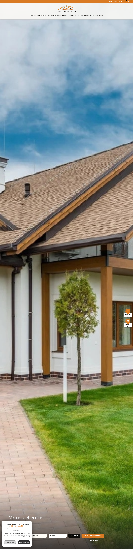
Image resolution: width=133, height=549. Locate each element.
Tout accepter (24, 542)
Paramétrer (10, 542)
